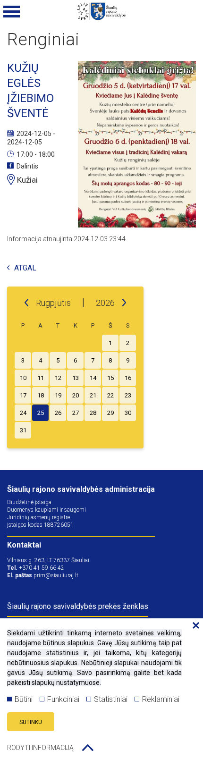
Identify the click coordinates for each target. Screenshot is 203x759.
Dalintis (27, 166)
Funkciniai (63, 699)
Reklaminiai (160, 699)
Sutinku (30, 722)
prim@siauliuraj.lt (56, 575)
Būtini (24, 699)
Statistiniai (110, 699)
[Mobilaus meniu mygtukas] (12, 12)
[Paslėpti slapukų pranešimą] (193, 626)
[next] (124, 303)
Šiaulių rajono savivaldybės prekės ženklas (77, 606)
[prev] (26, 303)
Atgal (25, 268)
